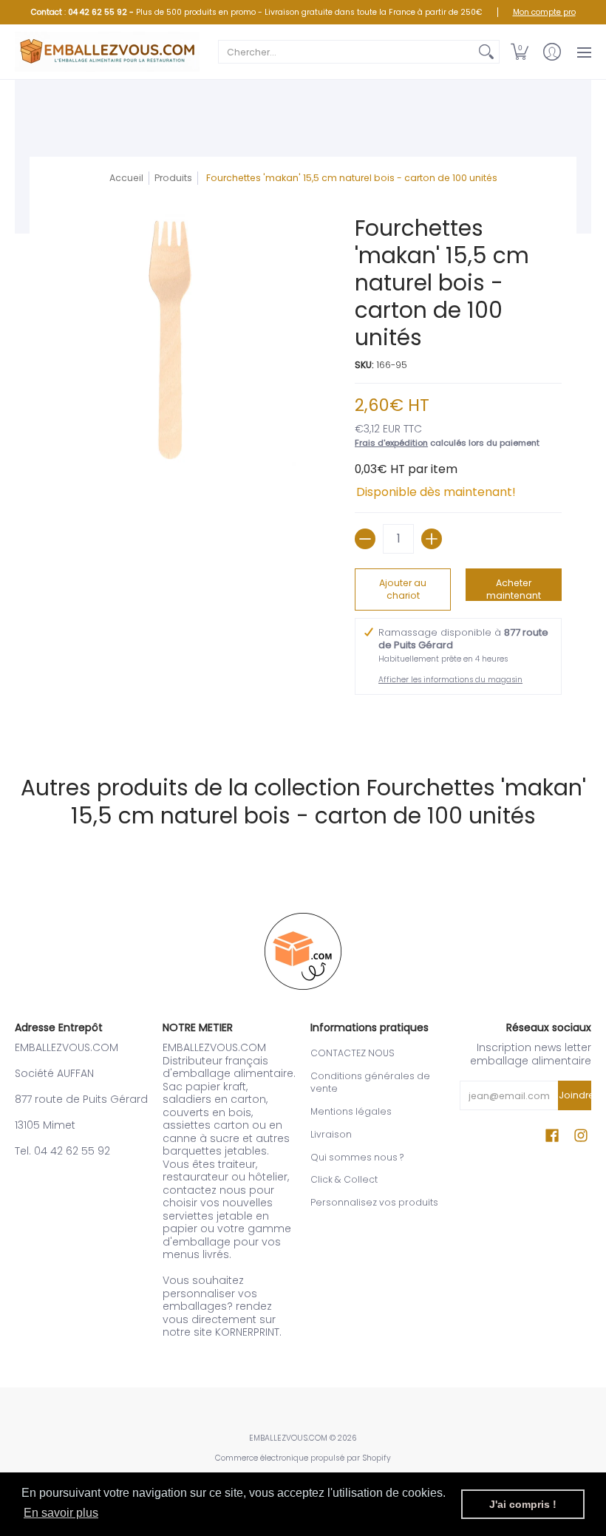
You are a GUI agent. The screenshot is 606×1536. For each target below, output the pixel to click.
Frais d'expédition (391, 443)
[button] (519, 51)
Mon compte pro (544, 12)
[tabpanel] (303, 720)
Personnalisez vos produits (374, 1202)
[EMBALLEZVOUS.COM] (107, 51)
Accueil (126, 177)
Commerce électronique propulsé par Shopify (303, 1458)
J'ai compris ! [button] (522, 1504)
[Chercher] (486, 52)
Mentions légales (351, 1111)
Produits (173, 177)
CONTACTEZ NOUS (352, 1053)
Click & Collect (344, 1179)
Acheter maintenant (513, 589)
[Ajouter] (431, 539)
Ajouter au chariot (402, 589)
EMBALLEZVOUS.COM (288, 1438)
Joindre (575, 1095)
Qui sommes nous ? (357, 1157)
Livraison (331, 1134)
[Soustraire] (365, 539)
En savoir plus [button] (61, 1512)
